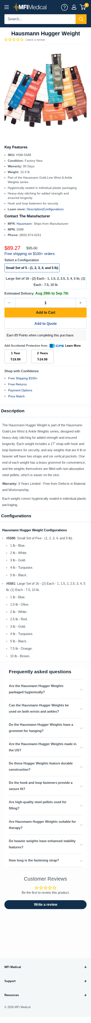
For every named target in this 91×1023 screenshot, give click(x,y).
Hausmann (25, 223)
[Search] (81, 19)
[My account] (64, 7)
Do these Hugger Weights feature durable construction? (41, 766)
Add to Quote (45, 324)
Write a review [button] (45, 904)
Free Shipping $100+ (23, 378)
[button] (14, 39)
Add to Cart (45, 312)
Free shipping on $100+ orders (29, 254)
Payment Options (20, 390)
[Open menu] (6, 7)
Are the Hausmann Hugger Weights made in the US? (42, 747)
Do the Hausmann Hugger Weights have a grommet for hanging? (41, 728)
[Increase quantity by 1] (81, 302)
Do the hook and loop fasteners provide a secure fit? (40, 786)
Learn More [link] (73, 345)
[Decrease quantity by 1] (10, 302)
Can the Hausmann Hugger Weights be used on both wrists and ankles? (39, 708)
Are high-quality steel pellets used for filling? (37, 805)
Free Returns (17, 384)
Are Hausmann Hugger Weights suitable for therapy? (42, 825)
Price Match (16, 396)
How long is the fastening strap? (34, 860)
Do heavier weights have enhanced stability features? (42, 844)
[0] (83, 7)
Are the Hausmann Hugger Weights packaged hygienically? (36, 689)
